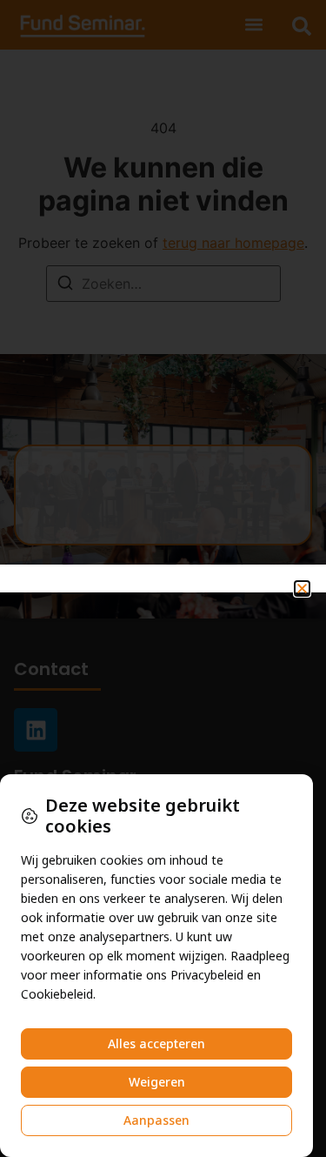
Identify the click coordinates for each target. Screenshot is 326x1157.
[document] (163, 578)
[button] (302, 588)
